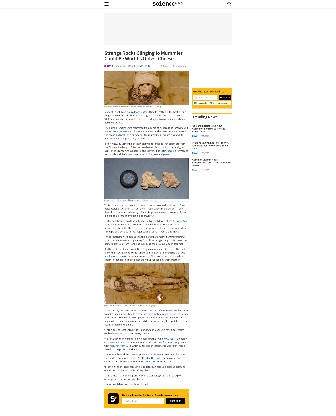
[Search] (229, 4)
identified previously (125, 138)
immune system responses (158, 314)
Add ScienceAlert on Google (174, 66)
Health (195, 136)
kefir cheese (167, 150)
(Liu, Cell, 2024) (155, 106)
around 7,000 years (165, 338)
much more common (115, 256)
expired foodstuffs (137, 111)
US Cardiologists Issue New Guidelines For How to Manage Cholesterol (208, 128)
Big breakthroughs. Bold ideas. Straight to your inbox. (150, 395)
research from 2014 (120, 345)
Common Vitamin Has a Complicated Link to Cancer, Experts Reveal (211, 162)
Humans (108, 66)
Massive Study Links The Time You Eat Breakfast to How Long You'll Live (210, 145)
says (184, 205)
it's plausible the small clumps (153, 358)
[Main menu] (106, 4)
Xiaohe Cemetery (120, 131)
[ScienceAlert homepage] (168, 4)
